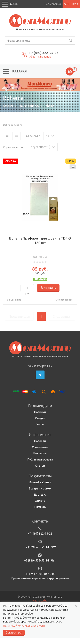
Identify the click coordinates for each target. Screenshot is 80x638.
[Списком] (16, 136)
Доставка (40, 494)
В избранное (65, 299)
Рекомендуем (40, 406)
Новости (40, 441)
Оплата (40, 500)
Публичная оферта (40, 459)
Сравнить (15, 299)
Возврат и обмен (40, 488)
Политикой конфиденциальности (24, 625)
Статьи (40, 465)
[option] (40, 84)
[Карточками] (7, 136)
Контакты (40, 453)
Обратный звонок (40, 56)
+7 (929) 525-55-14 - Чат (40, 547)
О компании (40, 447)
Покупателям (40, 476)
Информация (40, 435)
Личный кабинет (40, 482)
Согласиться (14, 632)
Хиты (40, 424)
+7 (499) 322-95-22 (43, 53)
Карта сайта (40, 600)
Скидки (40, 418)
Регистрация (53, 3)
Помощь (40, 506)
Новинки (40, 412)
